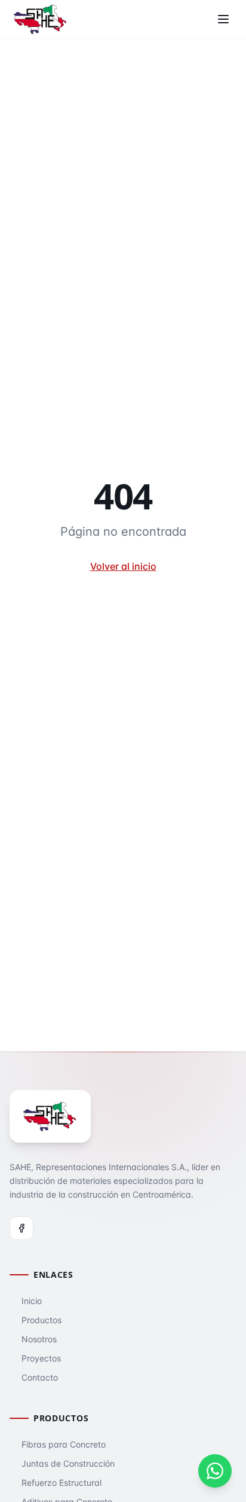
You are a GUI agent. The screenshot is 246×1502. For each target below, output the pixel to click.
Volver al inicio (123, 566)
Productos (41, 1320)
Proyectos (41, 1358)
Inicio (31, 1301)
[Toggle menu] (223, 19)
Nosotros (39, 1339)
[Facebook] (21, 1228)
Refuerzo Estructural (61, 1482)
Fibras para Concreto (63, 1444)
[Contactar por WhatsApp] (215, 1471)
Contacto (39, 1377)
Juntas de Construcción (68, 1463)
